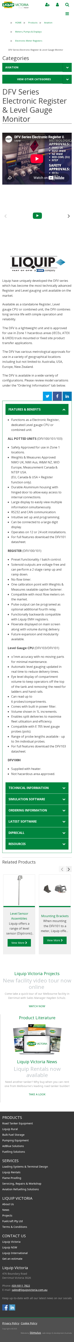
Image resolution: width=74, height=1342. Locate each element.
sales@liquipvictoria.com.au (29, 1290)
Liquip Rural (10, 1129)
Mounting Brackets (55, 916)
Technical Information (29, 788)
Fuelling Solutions (13, 1151)
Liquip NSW (9, 1247)
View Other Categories (34, 79)
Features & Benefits (25, 409)
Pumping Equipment (15, 1140)
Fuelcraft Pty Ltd (12, 1221)
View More (18, 942)
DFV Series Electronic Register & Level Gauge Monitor (35, 49)
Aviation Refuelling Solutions (20, 1189)
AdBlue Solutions (13, 1146)
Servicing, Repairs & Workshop (21, 1183)
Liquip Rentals (11, 1172)
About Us (8, 1204)
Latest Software (23, 821)
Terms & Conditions (14, 1227)
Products (32, 22)
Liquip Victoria (11, 1241)
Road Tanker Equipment (17, 1123)
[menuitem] (14, 22)
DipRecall (16, 833)
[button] (69, 216)
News (5, 1210)
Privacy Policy (10, 1323)
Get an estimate (12, 1258)
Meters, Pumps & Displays (28, 31)
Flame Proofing (11, 1178)
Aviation (48, 22)
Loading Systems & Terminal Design (25, 1166)
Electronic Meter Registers (28, 40)
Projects (7, 1215)
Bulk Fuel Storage (13, 1134)
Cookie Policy (29, 1323)
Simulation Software (27, 799)
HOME (18, 22)
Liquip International (15, 1253)
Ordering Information (28, 810)
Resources (17, 844)
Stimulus (35, 1332)
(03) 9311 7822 (21, 1285)
